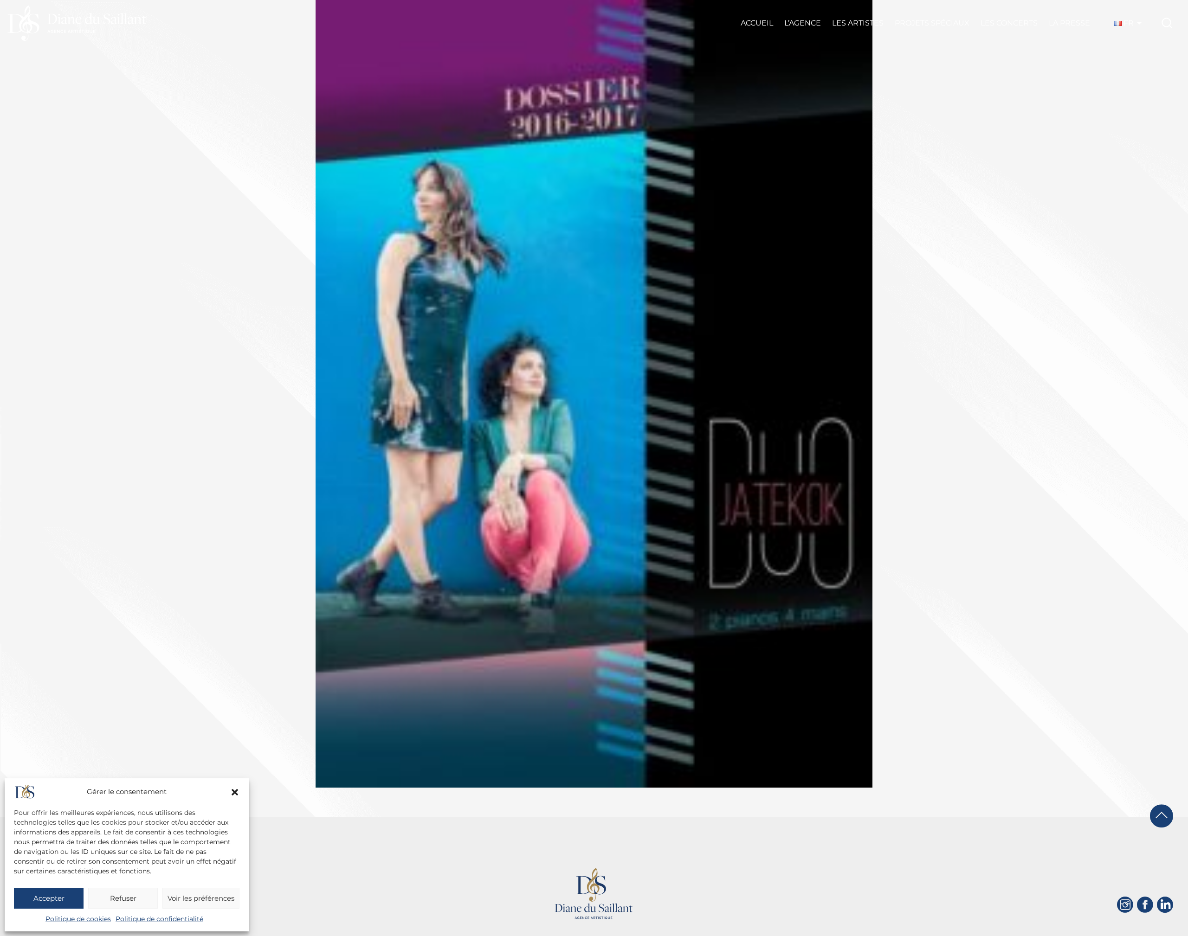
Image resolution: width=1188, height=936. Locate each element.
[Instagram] (1125, 905)
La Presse (1069, 23)
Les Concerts (1009, 23)
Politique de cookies (78, 919)
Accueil (757, 23)
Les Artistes (858, 23)
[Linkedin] (1165, 905)
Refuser (123, 898)
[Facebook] (1145, 905)
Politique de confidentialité (159, 919)
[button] (234, 792)
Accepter (49, 898)
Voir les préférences (201, 898)
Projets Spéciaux (932, 23)
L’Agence (802, 23)
